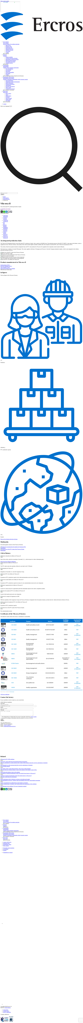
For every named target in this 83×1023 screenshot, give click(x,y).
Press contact (8, 93)
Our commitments (9, 68)
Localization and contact (6, 208)
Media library (8, 95)
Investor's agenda (24, 79)
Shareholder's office (16, 79)
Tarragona (5, 229)
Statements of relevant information (13, 81)
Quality (7, 74)
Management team (9, 48)
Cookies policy (6, 1011)
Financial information (10, 84)
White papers (8, 99)
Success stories (9, 98)
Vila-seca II (5, 236)
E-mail (2, 706)
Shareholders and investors (8, 77)
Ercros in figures (6, 44)
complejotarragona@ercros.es (9, 726)
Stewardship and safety (10, 61)
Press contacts (6, 845)
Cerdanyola (5, 220)
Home (4, 196)
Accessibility (5, 849)
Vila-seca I (5, 234)
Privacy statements (7, 1012)
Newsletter (8, 100)
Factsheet (8, 97)
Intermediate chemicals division (12, 59)
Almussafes (5, 215)
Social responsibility (10, 72)
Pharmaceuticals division (11, 60)
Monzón (5, 225)
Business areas (9, 46)
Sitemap (4, 850)
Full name (3, 703)
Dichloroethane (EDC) (5, 265)
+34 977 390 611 (7, 725)
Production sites (9, 47)
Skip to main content (5, 1)
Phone (2, 707)
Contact (7, 52)
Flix (4, 222)
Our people (8, 51)
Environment (8, 70)
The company (6, 41)
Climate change (6, 67)
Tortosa (4, 232)
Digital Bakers (8, 1007)
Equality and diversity (14, 67)
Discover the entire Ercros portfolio (8, 268)
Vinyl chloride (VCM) (5, 267)
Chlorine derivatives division (11, 58)
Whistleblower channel (8, 852)
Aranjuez (5, 217)
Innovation (8, 71)
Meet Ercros (8, 45)
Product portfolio (9, 57)
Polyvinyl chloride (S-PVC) (6, 266)
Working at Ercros (9, 50)
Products (5, 54)
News (7, 94)
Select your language (5, 106)
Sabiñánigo (5, 227)
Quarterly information (7, 79)
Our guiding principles (14, 44)
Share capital (8, 87)
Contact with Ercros (7, 842)
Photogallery (3, 550)
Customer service (9, 63)
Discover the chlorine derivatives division (9, 539)
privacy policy (34, 716)
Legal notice (5, 1009)
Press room (5, 91)
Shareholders (8, 85)
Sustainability (6, 65)
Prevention (8, 73)
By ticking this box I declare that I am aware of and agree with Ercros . (19, 716)
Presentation (3, 548)
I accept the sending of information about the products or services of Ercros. (17, 718)
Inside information (9, 83)
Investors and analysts (10, 86)
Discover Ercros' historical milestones (8, 561)
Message (2, 709)
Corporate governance (10, 88)
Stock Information (9, 80)
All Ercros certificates (5, 694)
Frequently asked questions (8, 847)
